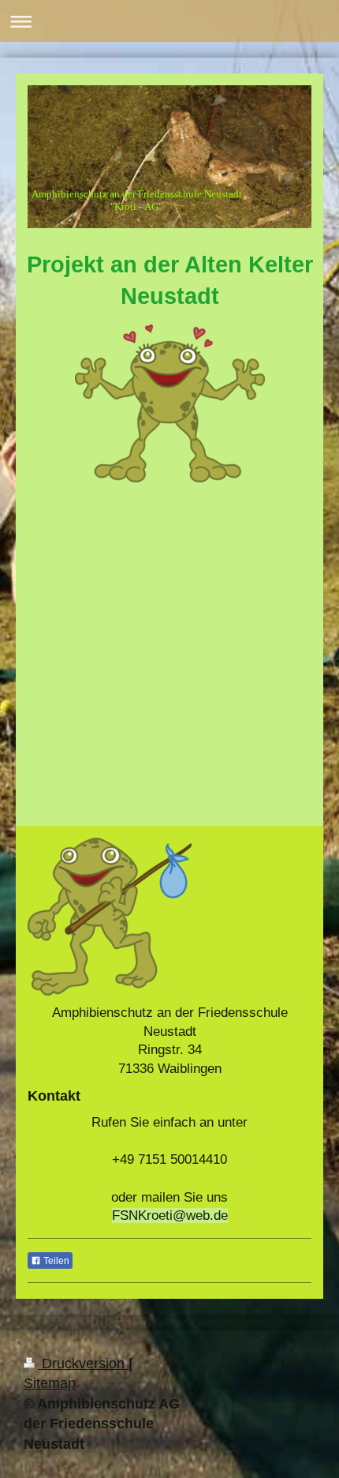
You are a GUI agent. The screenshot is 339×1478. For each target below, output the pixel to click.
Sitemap (50, 1383)
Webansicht (278, 1383)
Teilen (55, 1260)
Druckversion (83, 1363)
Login (298, 1363)
